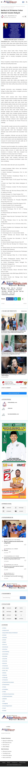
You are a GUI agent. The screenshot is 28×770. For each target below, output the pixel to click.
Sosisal (4, 710)
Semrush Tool (6, 744)
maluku (4, 672)
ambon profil (6, 630)
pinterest (9, 615)
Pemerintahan (6, 684)
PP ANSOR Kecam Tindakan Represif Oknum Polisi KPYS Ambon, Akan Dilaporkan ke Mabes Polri (13, 332)
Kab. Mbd (4, 291)
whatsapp (21, 507)
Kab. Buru (4, 289)
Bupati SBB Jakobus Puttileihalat (10, 632)
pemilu (4, 687)
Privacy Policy (22, 762)
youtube (21, 511)
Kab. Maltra (19, 289)
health (4, 639)
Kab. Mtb (10, 291)
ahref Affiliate (6, 746)
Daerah (4, 635)
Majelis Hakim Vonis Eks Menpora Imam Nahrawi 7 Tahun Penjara (13, 375)
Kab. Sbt (21, 291)
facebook (9, 507)
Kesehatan (5, 665)
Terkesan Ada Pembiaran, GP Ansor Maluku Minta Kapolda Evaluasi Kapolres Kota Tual (13, 353)
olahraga (5, 677)
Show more (24, 311)
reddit (21, 611)
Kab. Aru (13, 288)
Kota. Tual (12, 293)
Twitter (15, 298)
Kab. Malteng (11, 289)
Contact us (14, 762)
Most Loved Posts (7, 757)
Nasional (5, 675)
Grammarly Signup (7, 755)
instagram (9, 511)
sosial (4, 708)
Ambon (4, 628)
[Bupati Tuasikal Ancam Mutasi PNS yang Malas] (14, 528)
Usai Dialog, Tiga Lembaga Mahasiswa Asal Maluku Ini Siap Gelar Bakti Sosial (14, 558)
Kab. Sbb (16, 291)
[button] (26, 2)
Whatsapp (19, 298)
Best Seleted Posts (7, 742)
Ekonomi (5, 637)
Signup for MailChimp (8, 740)
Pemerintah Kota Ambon (8, 682)
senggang (5, 703)
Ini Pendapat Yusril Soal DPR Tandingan (13, 576)
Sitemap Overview (7, 751)
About (8, 762)
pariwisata (5, 679)
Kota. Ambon (5, 293)
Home (2, 6)
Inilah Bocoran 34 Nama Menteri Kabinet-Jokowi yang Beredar (14, 567)
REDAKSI (6, 550)
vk (21, 615)
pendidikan (5, 689)
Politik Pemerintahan (7, 696)
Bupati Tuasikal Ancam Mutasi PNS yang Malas (13, 542)
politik (4, 691)
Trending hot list (6, 753)
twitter (21, 608)
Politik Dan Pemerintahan (9, 6)
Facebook (10, 299)
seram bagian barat (7, 705)
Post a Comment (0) (14, 393)
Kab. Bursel (19, 288)
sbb (4, 701)
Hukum (8, 288)
